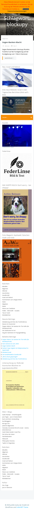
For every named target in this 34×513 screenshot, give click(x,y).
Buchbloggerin (6, 421)
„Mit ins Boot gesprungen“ (10, 357)
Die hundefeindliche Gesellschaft (11, 354)
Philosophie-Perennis (8, 441)
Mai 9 (15, 46)
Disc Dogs (5, 485)
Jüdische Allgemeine (8, 425)
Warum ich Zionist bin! (8, 324)
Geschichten (5, 293)
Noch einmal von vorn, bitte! (10, 344)
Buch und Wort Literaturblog (10, 419)
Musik (4, 306)
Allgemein (5, 38)
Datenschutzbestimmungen (17, 11)
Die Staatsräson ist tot (9, 330)
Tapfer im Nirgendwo (8, 443)
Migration (5, 304)
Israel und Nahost (7, 297)
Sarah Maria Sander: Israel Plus (11, 432)
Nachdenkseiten (7, 436)
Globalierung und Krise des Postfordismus (14, 322)
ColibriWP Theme (22, 507)
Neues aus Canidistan (8, 308)
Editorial (4, 291)
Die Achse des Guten (8, 434)
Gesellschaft (5, 295)
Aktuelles (5, 286)
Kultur (4, 302)
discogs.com (6, 423)
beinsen (7, 46)
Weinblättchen (6, 315)
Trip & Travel (6, 313)
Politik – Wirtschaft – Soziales (10, 311)
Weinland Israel (6, 352)
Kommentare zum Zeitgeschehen (12, 300)
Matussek (5, 439)
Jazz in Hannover (7, 487)
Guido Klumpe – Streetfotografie (11, 414)
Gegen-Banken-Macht (8, 346)
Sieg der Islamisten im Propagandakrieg (13, 333)
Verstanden (26, 9)
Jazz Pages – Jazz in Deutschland (11, 417)
